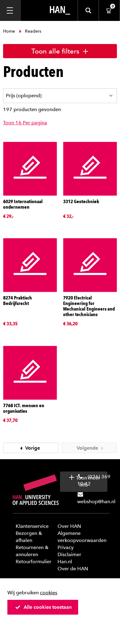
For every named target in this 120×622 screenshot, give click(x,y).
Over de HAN (73, 569)
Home (9, 31)
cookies (48, 593)
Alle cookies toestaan (48, 607)
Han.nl (65, 561)
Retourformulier (33, 561)
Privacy (66, 547)
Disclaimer (69, 554)
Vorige (32, 448)
